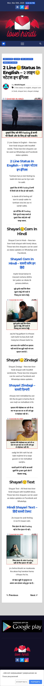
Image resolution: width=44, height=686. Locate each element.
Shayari (16, 59)
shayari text (22, 91)
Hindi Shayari (8, 59)
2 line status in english (23, 88)
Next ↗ (34, 595)
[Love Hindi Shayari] (22, 626)
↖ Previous (12, 595)
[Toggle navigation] (22, 44)
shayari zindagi (33, 91)
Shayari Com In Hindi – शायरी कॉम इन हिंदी (22, 263)
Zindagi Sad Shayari (10, 62)
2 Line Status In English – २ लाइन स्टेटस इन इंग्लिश (22, 165)
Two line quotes (26, 59)
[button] (40, 44)
